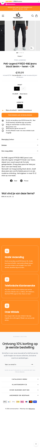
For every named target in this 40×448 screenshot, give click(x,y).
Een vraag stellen (7, 151)
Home (19, 56)
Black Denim (20, 97)
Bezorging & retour (8, 139)
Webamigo (32, 408)
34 (20, 106)
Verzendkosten (16, 75)
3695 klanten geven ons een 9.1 (16, 128)
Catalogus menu (19, 379)
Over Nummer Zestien (19, 390)
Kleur (20, 94)
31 (16, 88)
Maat (20, 85)
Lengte (20, 102)
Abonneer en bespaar (19, 395)
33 (23, 88)
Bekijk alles (6, 196)
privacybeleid (19, 372)
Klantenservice (19, 384)
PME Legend (20, 60)
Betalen (4, 145)
